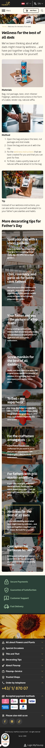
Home (4, 27)
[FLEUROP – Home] (6, 4)
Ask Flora (33, 10)
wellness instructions (24, 151)
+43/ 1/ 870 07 (15, 688)
